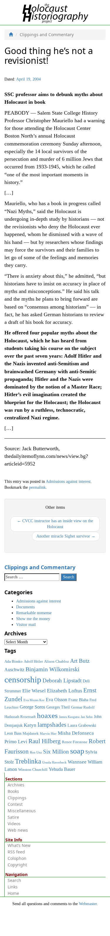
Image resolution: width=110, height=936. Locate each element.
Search (14, 880)
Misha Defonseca (76, 733)
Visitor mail (26, 624)
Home (13, 893)
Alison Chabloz (56, 661)
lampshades (52, 724)
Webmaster (88, 904)
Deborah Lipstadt (62, 680)
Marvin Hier (48, 733)
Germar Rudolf (82, 707)
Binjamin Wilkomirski (52, 669)
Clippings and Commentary (39, 567)
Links (13, 887)
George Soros (32, 706)
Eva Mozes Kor (34, 700)
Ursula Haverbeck (54, 762)
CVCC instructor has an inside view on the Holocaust (55, 524)
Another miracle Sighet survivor (65, 536)
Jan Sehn (87, 717)
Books (13, 791)
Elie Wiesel (34, 691)
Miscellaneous (22, 810)
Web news (18, 830)
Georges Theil (58, 707)
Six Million (56, 752)
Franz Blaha (78, 699)
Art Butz (79, 661)
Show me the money (33, 619)
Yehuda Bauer (62, 769)
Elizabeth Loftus (64, 691)
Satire (13, 817)
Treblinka (28, 761)
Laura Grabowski (81, 725)
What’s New (19, 845)
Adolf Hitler (33, 661)
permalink (37, 487)
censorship (22, 679)
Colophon (17, 858)
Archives (16, 785)
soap (77, 751)
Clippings (17, 798)
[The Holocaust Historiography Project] (55, 12)
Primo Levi (15, 741)
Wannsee (77, 762)
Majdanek (31, 733)
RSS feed (16, 852)
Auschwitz (14, 669)
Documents (25, 607)
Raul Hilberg (44, 741)
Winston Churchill (33, 770)
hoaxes (47, 715)
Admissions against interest (68, 481)
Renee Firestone (74, 742)
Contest (15, 804)
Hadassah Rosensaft (20, 717)
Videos (14, 823)
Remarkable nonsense (34, 613)
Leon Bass (12, 733)
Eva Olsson (56, 699)
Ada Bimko (13, 661)
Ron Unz (36, 752)
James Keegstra (69, 717)
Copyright (17, 865)
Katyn (30, 725)
